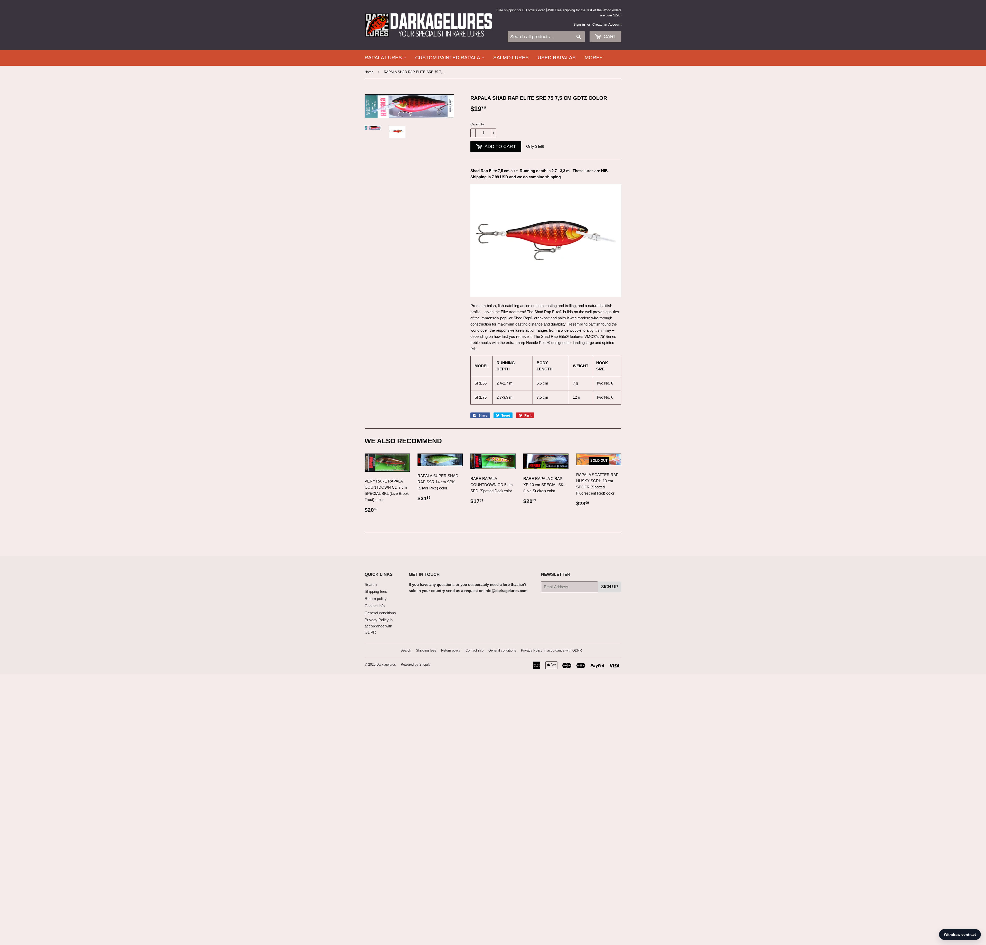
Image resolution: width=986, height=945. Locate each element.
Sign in (579, 24)
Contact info (375, 606)
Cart (609, 36)
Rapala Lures (384, 57)
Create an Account (606, 24)
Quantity (477, 124)
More (592, 57)
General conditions (380, 613)
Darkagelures (386, 664)
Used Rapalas (557, 57)
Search (371, 584)
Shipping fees (376, 591)
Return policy (376, 598)
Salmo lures (511, 57)
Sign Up (609, 587)
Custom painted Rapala (448, 57)
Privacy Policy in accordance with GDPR (379, 626)
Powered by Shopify (416, 664)
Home (369, 72)
